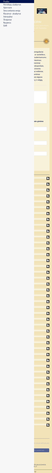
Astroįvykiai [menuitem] (7, 16)
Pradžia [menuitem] (6, 1)
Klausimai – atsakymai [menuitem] (12, 13)
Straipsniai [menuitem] (7, 19)
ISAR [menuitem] (5, 25)
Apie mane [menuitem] (7, 7)
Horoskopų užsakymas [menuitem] (12, 4)
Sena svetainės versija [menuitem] (11, 10)
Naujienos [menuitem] (7, 22)
